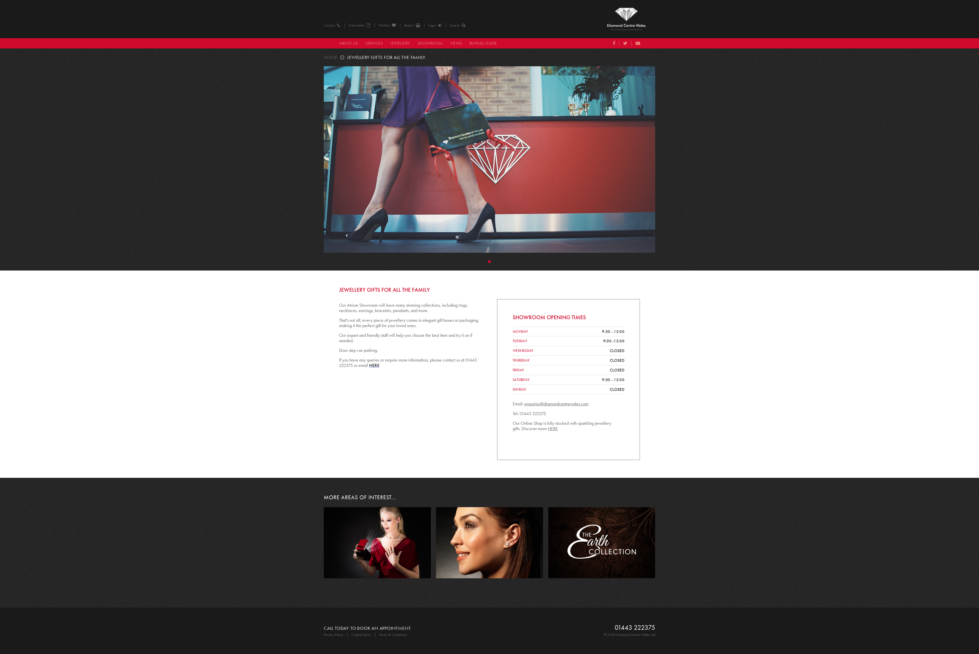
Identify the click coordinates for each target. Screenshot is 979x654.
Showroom (430, 43)
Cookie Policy (361, 635)
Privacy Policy (333, 635)
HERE (553, 428)
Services (374, 43)
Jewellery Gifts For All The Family (386, 57)
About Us (348, 43)
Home (331, 57)
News (456, 43)
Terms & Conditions (393, 635)
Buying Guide (483, 43)
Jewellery (400, 43)
